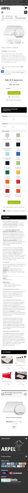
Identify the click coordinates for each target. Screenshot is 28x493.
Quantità (8, 88)
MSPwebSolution (17, 483)
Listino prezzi (15, 97)
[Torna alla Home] (2, 16)
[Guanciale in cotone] (21, 375)
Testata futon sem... (21, 365)
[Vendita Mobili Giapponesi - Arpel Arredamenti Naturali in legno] (5, 8)
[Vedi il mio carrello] (25, 8)
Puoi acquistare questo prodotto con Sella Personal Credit (14, 72)
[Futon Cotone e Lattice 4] (14, 407)
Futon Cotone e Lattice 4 (14, 417)
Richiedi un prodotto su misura (15, 211)
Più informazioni (19, 4)
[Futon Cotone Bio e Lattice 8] (10, 41)
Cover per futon (7, 365)
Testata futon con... (7, 381)
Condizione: (4, 51)
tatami (15, 252)
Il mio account (6, 456)
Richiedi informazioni (14, 100)
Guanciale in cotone (21, 381)
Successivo (22, 42)
